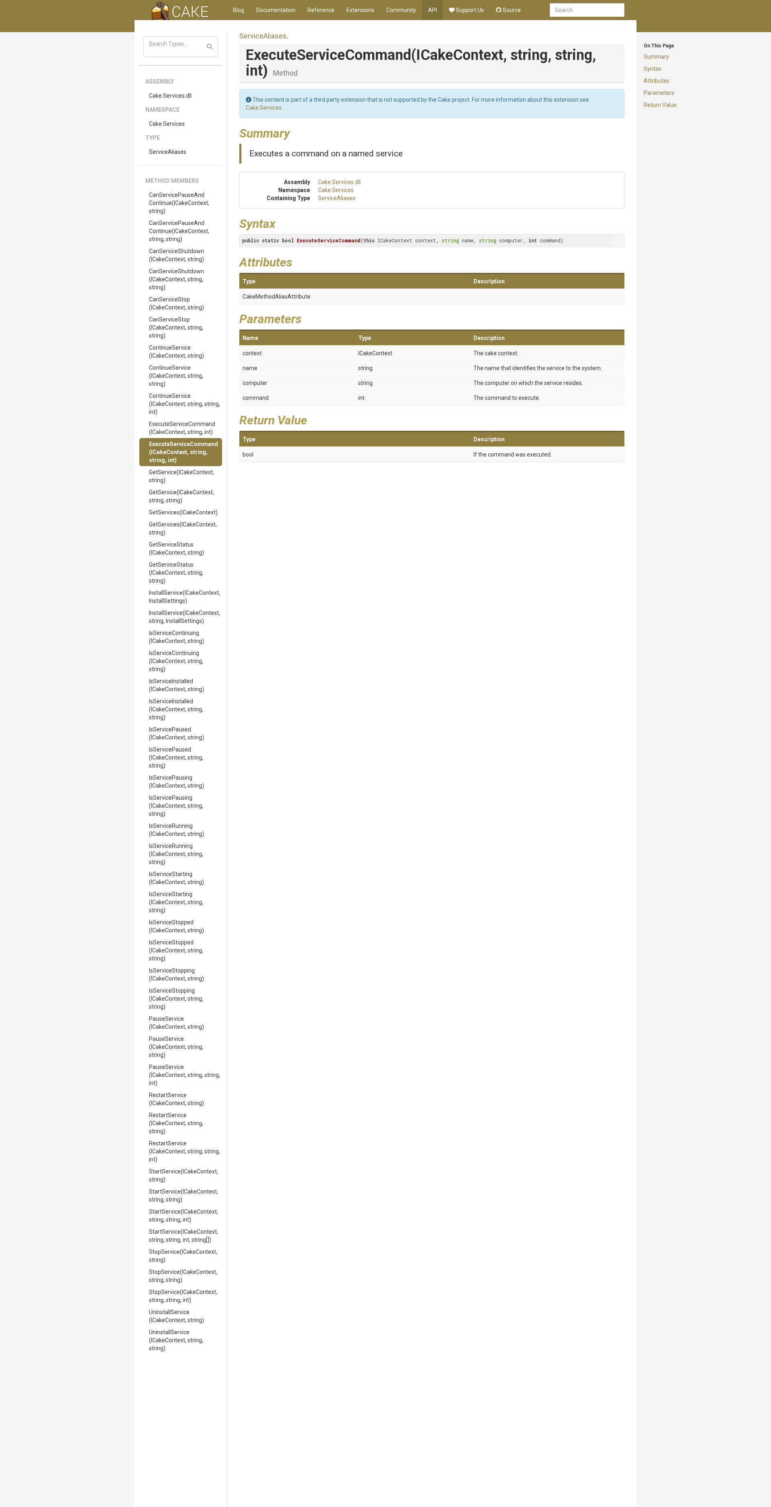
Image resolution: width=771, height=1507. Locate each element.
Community (401, 10)
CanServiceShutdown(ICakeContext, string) (176, 255)
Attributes (656, 81)
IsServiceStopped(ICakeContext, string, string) (176, 950)
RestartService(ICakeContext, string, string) (176, 1123)
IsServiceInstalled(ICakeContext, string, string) (176, 709)
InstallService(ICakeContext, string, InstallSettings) (184, 617)
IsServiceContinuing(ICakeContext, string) (176, 637)
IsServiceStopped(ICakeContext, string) (176, 926)
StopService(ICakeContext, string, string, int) (183, 1296)
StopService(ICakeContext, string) (183, 1256)
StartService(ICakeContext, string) (183, 1175)
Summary (656, 56)
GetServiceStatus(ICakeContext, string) (176, 548)
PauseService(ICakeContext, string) (176, 1023)
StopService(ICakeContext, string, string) (183, 1276)
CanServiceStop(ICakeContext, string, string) (176, 327)
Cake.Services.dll (170, 95)
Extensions (360, 10)
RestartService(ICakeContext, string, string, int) (184, 1151)
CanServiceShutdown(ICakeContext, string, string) (176, 279)
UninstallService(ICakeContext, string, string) (176, 1340)
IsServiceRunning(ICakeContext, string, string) (176, 854)
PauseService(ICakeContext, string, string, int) (184, 1075)
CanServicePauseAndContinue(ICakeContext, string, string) (179, 231)
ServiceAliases (167, 152)
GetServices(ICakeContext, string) (183, 528)
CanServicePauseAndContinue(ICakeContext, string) (179, 203)
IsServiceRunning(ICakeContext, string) (176, 830)
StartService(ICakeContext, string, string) (183, 1195)
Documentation (276, 10)
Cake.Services (167, 124)
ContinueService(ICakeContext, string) (176, 351)
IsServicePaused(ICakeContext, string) (176, 733)
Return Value (660, 105)
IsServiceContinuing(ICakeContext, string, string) (176, 661)
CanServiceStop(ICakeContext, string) (176, 303)
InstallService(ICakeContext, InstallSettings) (184, 597)
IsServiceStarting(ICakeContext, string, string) (176, 902)
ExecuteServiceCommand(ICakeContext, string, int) (182, 428)
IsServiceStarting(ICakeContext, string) (176, 878)
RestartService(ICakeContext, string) (176, 1099)
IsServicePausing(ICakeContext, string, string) (176, 805)
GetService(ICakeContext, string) (181, 476)
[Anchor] (296, 132)
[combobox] (587, 10)
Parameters (659, 93)
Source (511, 10)
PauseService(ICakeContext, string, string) (176, 1047)
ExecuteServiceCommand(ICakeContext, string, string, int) (183, 452)
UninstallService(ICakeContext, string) (176, 1316)
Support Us (469, 10)
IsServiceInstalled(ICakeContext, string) (176, 685)
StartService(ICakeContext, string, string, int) (183, 1215)
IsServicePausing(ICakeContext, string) (176, 781)
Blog (238, 10)
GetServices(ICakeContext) (183, 512)
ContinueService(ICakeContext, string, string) (176, 375)
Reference (321, 10)
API (432, 10)
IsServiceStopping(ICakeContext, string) (176, 974)
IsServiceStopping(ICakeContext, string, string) (176, 998)
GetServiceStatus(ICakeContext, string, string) (176, 572)
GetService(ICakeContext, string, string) (181, 496)
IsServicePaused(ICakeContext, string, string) (176, 757)
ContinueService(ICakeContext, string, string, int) (184, 404)
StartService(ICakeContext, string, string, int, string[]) (183, 1236)
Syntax (652, 69)
